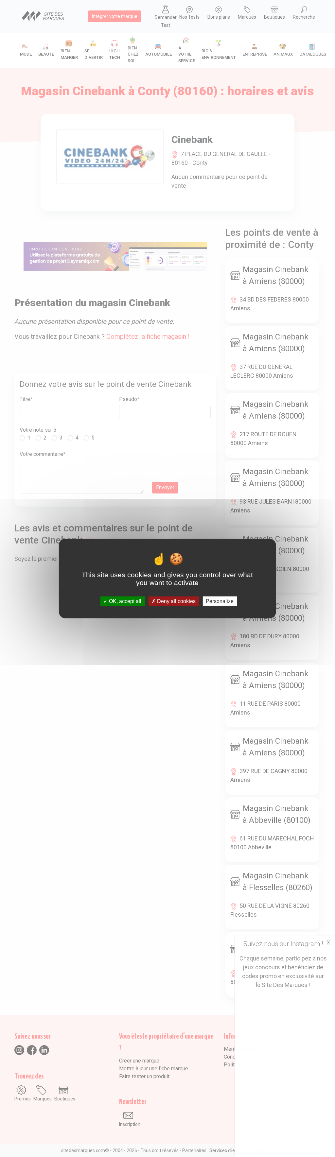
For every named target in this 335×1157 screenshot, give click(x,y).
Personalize (220, 601)
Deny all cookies (176, 601)
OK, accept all (124, 601)
